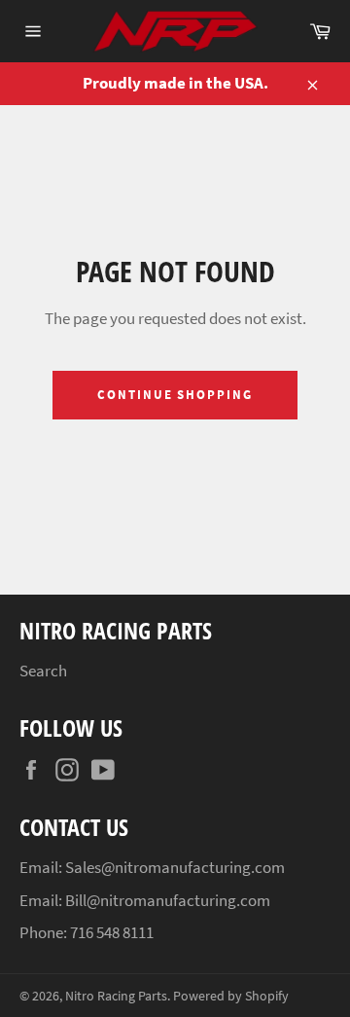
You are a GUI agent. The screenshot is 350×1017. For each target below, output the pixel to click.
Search (43, 670)
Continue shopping (175, 394)
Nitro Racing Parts (116, 996)
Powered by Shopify (231, 996)
